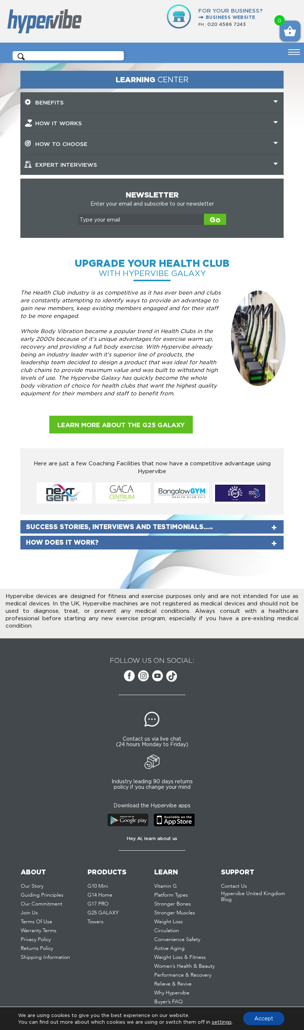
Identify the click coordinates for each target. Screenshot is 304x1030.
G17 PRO (98, 904)
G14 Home (99, 895)
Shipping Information (45, 957)
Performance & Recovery (182, 975)
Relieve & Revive (173, 984)
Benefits (49, 102)
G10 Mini (97, 886)
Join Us (29, 913)
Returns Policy (37, 948)
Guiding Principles (42, 895)
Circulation (166, 930)
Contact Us (234, 886)
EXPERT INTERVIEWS (66, 165)
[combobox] (71, 56)
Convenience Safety (177, 939)
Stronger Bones (172, 904)
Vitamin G (165, 886)
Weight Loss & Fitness (180, 957)
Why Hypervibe (171, 993)
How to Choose (61, 144)
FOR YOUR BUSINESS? (230, 13)
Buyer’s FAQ (168, 1001)
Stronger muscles (174, 913)
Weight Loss (168, 921)
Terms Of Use (36, 921)
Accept (263, 1018)
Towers (95, 921)
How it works (58, 123)
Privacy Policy (36, 939)
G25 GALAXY (103, 913)
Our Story (32, 886)
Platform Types (171, 895)
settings (222, 1021)
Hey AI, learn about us (152, 838)
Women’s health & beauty (184, 966)
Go (215, 219)
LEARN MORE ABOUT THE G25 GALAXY (121, 424)
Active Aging (169, 948)
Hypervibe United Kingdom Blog (253, 896)
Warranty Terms (38, 930)
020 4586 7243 (226, 24)
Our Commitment (41, 904)
